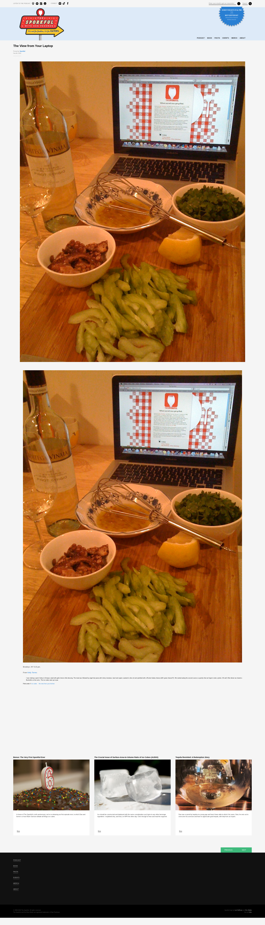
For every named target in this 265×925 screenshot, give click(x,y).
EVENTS (225, 38)
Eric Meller (248, 910)
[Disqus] (132, 717)
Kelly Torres (32, 673)
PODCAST (201, 38)
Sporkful (22, 51)
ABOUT (243, 38)
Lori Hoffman (238, 910)
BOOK (209, 38)
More (18, 831)
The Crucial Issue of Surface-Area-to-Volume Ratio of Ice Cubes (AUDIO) (126, 757)
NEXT (244, 850)
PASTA (217, 38)
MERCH (234, 38)
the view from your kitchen (47, 683)
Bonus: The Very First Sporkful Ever (29, 757)
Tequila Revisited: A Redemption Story (192, 757)
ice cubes (34, 683)
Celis (250, 912)
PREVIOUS (228, 850)
